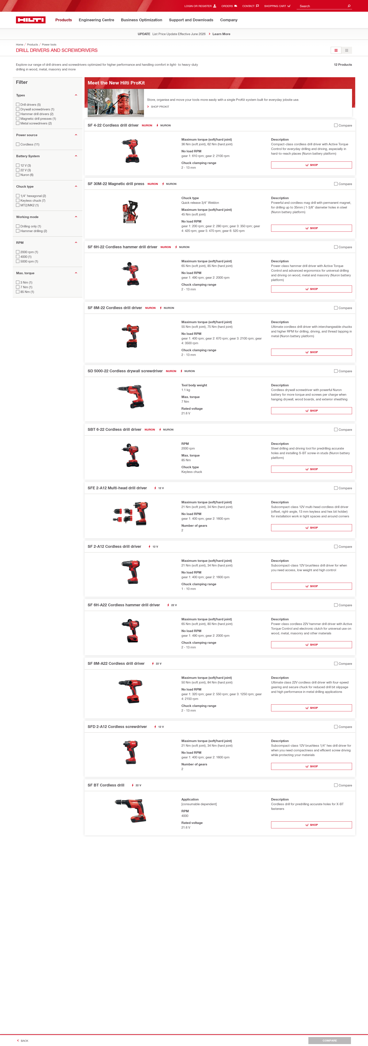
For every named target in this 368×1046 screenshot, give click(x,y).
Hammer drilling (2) (33, 231)
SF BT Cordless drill (106, 785)
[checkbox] (343, 125)
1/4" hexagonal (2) (33, 196)
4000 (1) (26, 256)
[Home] (31, 19)
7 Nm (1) (26, 287)
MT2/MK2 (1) (29, 205)
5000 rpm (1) (29, 261)
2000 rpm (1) (29, 252)
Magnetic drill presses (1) (38, 118)
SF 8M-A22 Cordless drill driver (116, 663)
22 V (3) (25, 170)
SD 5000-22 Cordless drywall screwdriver (125, 370)
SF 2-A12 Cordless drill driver (114, 546)
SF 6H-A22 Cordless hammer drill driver (124, 604)
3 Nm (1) (26, 282)
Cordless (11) (29, 144)
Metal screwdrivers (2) (36, 123)
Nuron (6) (26, 175)
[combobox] (324, 5)
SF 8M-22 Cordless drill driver (115, 307)
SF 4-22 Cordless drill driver (113, 125)
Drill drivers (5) (30, 104)
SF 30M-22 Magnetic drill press (116, 183)
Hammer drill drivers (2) (36, 114)
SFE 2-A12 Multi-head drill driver (117, 487)
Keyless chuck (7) (32, 200)
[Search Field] (349, 5)
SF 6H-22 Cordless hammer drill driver (122, 246)
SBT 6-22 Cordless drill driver (114, 429)
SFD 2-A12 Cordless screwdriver (117, 726)
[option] (336, 50)
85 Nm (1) (27, 292)
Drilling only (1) (30, 226)
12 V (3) (25, 165)
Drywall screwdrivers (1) (37, 109)
